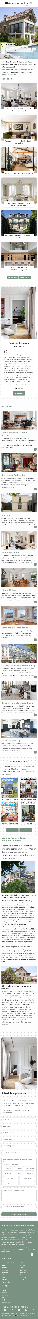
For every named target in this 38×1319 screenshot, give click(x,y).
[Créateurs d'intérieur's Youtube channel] (19, 1309)
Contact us (6, 1302)
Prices (4, 1297)
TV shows (25, 830)
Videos (4, 1292)
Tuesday (19, 1168)
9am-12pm (10, 1178)
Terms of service (30, 1313)
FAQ (3, 1300)
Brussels (5, 1272)
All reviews (19, 393)
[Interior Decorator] (19, 564)
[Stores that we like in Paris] (17, 1254)
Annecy (4, 1265)
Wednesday (30, 1168)
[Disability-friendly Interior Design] (19, 715)
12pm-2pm (27, 1178)
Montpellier (6, 1282)
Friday (19, 1173)
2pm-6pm (11, 1183)
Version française (22, 1315)
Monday (8, 1168)
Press (12, 830)
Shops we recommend (18, 1225)
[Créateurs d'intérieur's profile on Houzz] (26, 1309)
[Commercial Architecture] (19, 489)
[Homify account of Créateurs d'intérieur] (33, 1309)
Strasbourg (24, 1272)
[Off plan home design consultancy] (19, 677)
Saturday (30, 1173)
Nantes (22, 1263)
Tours (22, 1280)
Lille (3, 1275)
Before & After (24, 277)
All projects (12, 277)
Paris (22, 1267)
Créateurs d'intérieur (18, 4)
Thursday (8, 1173)
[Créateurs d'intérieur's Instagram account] (12, 1309)
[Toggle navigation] (30, 3)
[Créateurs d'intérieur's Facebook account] (5, 1309)
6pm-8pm (27, 1183)
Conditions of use (8, 1315)
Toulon (22, 1275)
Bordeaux (5, 1270)
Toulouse (23, 1277)
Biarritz (4, 1267)
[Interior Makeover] (19, 602)
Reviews (5, 1295)
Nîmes (22, 1265)
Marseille (5, 1280)
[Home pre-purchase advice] (19, 640)
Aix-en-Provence (8, 1263)
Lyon (3, 1277)
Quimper (23, 1270)
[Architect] (19, 527)
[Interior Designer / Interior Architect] (19, 449)
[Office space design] (19, 752)
